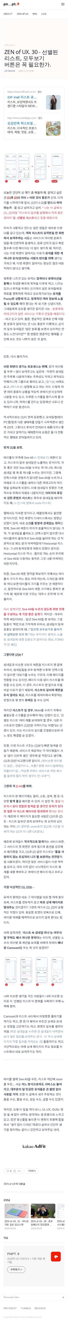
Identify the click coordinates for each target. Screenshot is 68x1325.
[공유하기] (15, 1171)
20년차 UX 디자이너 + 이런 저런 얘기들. (26, 1260)
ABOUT (8, 13)
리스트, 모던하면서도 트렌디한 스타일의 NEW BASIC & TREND (22, 104)
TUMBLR (26, 1308)
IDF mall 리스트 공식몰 (22, 97)
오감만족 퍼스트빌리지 (21, 124)
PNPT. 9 (13, 1254)
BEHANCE (40, 1308)
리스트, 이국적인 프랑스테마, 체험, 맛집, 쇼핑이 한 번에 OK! (22, 130)
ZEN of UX (22, 13)
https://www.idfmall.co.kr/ (21, 91)
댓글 (6, 1238)
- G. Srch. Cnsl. (12, 1303)
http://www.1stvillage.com (21, 117)
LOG (43, 13)
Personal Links (11, 1297)
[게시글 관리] (19, 1171)
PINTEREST (10, 1308)
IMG (35, 13)
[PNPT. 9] (11, 5)
